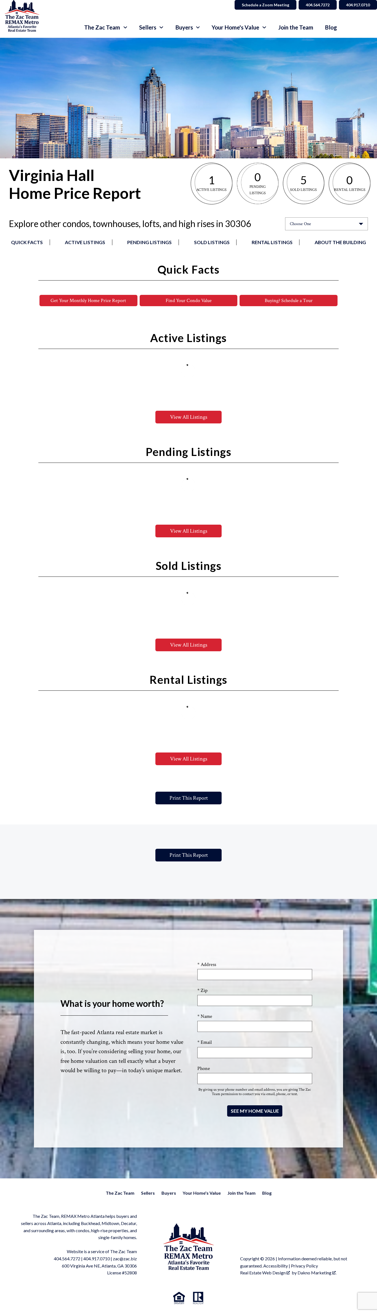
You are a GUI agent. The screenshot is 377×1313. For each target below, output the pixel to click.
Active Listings (85, 242)
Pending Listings (149, 242)
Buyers (168, 1192)
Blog (331, 27)
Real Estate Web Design (263, 1272)
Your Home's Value (202, 1192)
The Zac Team (120, 1192)
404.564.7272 (318, 4)
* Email (204, 1042)
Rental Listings (272, 242)
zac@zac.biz (125, 1258)
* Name (204, 1016)
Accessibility (275, 1265)
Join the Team (295, 27)
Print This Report (188, 798)
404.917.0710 (358, 4)
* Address (206, 964)
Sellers (148, 1192)
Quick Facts (27, 242)
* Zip (202, 990)
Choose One (300, 224)
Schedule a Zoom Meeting (265, 4)
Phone (203, 1068)
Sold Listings (212, 242)
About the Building (340, 242)
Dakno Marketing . (317, 1272)
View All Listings (188, 417)
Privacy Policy (304, 1265)
